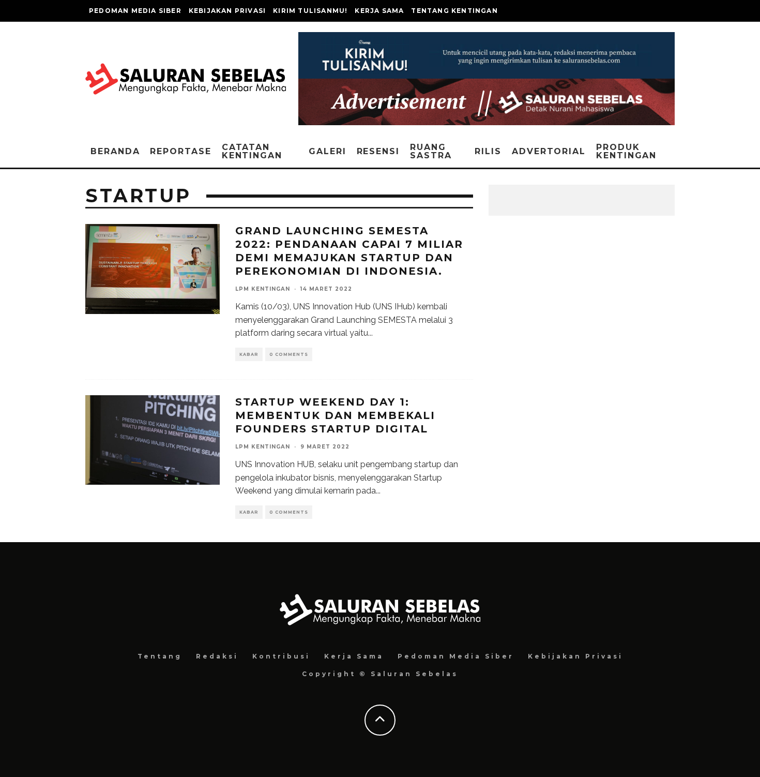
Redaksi (217, 656)
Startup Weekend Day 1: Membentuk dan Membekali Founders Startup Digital (335, 415)
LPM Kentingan (262, 289)
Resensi (378, 151)
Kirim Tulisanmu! (310, 10)
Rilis (488, 151)
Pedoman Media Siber (135, 10)
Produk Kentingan (626, 151)
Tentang (160, 656)
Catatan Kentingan (252, 151)
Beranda (115, 151)
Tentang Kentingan (454, 10)
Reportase (180, 151)
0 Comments (288, 354)
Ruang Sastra (431, 151)
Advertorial (549, 151)
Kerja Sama (379, 10)
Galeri (327, 151)
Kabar (249, 354)
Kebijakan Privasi (227, 10)
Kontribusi (281, 656)
